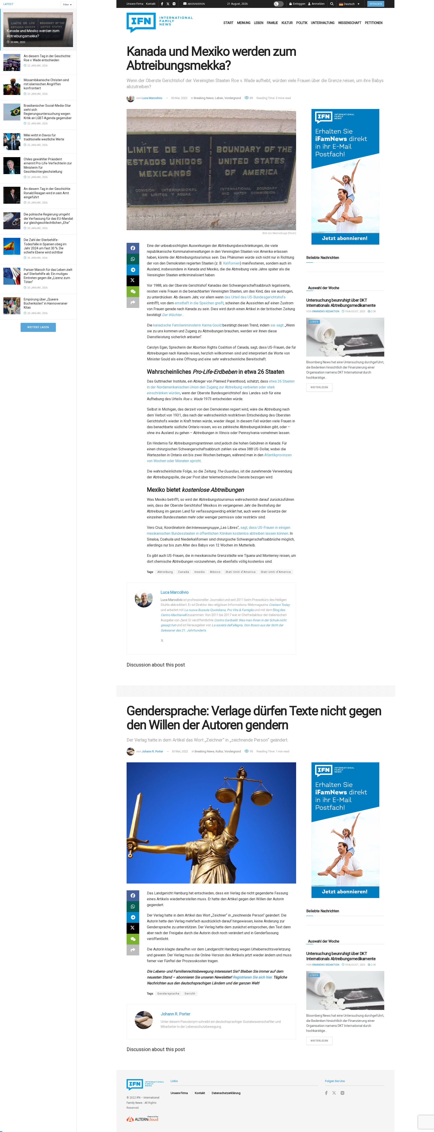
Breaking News (204, 98)
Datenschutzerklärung (226, 1093)
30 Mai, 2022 (179, 98)
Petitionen (373, 23)
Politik (301, 23)
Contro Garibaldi (225, 620)
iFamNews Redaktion (325, 311)
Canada (183, 572)
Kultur (287, 23)
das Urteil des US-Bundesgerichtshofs (254, 297)
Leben (258, 23)
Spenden (376, 3)
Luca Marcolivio (152, 98)
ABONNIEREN (196, 3)
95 (251, 751)
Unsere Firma (135, 3)
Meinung (243, 23)
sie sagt (276, 325)
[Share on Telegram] (133, 270)
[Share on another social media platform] (133, 302)
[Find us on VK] (342, 1093)
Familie (272, 23)
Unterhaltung (323, 23)
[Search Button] (331, 4)
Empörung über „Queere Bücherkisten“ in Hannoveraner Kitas (46, 303)
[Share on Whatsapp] (133, 259)
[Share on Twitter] (133, 280)
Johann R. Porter (152, 751)
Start (229, 23)
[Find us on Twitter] (334, 1093)
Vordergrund (232, 98)
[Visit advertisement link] (345, 177)
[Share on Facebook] (133, 248)
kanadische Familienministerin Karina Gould (187, 325)
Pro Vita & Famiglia (240, 610)
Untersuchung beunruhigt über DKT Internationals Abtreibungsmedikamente (341, 303)
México (215, 572)
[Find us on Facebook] (326, 1093)
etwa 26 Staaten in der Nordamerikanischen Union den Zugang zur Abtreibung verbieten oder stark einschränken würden (221, 387)
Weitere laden (38, 327)
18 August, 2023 (354, 311)
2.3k (373, 311)
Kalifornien (231, 263)
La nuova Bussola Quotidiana (205, 610)
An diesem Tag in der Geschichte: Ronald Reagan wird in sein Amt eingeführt (47, 193)
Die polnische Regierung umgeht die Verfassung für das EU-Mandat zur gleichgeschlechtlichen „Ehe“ (48, 218)
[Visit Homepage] (160, 23)
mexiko (199, 572)
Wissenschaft (349, 23)
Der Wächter (172, 315)
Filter (66, 4)
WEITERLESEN (322, 387)
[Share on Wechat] (133, 291)
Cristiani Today (279, 605)
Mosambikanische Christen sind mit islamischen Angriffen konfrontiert (46, 84)
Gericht (190, 993)
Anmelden (318, 3)
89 (251, 98)
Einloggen (298, 3)
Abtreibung (165, 572)
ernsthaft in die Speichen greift (199, 303)
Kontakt (151, 3)
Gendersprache (168, 993)
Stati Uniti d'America (241, 572)
